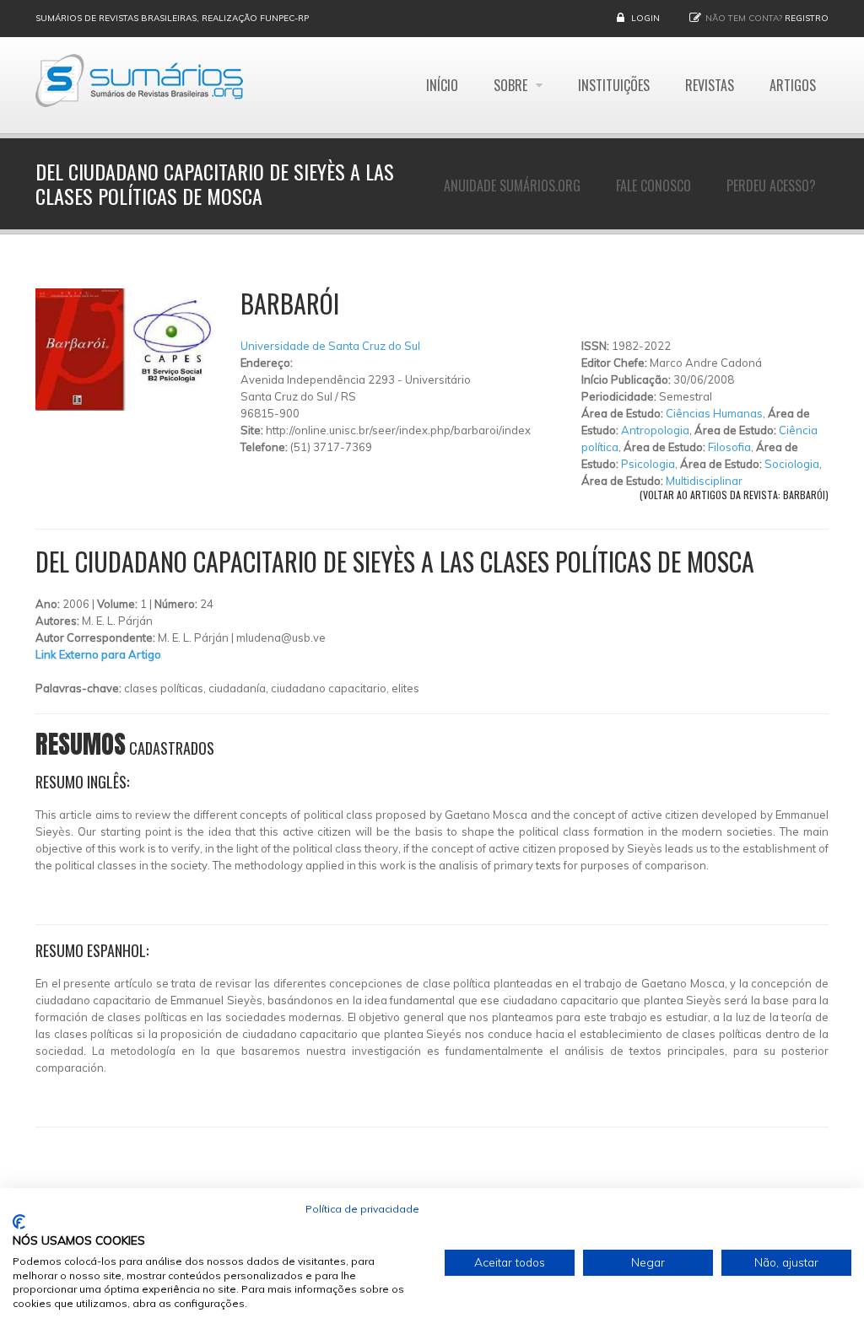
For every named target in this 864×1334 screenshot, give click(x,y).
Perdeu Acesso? (771, 185)
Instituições (614, 85)
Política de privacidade (362, 1208)
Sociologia (791, 464)
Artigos (793, 85)
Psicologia (648, 464)
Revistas (709, 85)
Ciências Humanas (714, 413)
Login (645, 18)
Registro (807, 18)
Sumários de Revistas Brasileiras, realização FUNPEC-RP (172, 18)
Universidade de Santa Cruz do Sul (330, 345)
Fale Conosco (653, 185)
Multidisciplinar (704, 480)
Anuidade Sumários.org (512, 185)
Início (442, 85)
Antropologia (655, 430)
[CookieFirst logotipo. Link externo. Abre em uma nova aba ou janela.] (19, 1221)
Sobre (512, 85)
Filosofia (729, 447)
